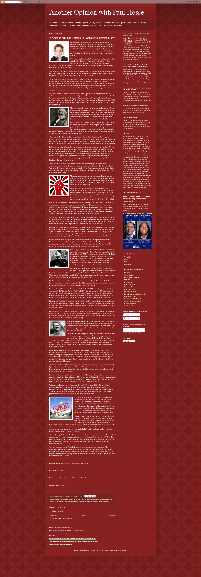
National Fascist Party (56, 470)
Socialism (95, 501)
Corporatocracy (82, 499)
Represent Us (128, 287)
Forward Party (128, 282)
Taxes (100, 501)
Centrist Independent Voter (132, 301)
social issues (88, 501)
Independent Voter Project (132, 299)
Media (71, 501)
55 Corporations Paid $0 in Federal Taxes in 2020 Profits (68, 478)
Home (83, 515)
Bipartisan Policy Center (132, 277)
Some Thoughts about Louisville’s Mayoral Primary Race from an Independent (136, 198)
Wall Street (106, 501)
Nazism (75, 501)
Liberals (61, 501)
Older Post (111, 515)
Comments (128, 318)
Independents (54, 501)
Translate (138, 333)
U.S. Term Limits (129, 289)
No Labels (127, 272)
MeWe (126, 259)
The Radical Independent (132, 306)
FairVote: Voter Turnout (57, 485)
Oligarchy (81, 501)
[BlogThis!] (88, 496)
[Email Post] (81, 496)
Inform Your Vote (129, 284)
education (103, 499)
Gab (125, 262)
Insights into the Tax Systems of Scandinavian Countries (68, 463)
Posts (127, 315)
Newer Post (53, 515)
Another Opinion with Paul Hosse (96, 12)
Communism (64, 499)
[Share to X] (90, 496)
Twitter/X (127, 257)
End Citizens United (130, 291)
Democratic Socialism (93, 499)
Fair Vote (127, 280)
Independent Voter (130, 296)
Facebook (127, 264)
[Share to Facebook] (92, 496)
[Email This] (85, 496)
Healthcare (109, 499)
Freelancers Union (130, 303)
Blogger (123, 550)
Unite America (128, 275)
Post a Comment (57, 511)
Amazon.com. (79, 530)
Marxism (66, 501)
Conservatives (73, 499)
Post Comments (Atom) (65, 518)
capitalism (57, 499)
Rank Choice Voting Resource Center (136, 294)
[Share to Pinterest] (94, 496)
